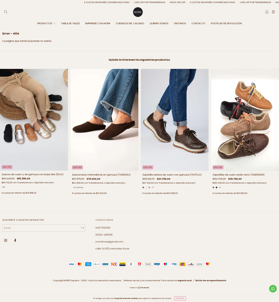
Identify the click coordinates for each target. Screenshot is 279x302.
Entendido (180, 298)
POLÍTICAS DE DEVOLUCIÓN (226, 23)
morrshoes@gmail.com (109, 241)
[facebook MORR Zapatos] (15, 240)
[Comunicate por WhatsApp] (273, 288)
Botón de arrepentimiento (211, 280)
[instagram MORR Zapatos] (6, 240)
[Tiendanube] (139, 288)
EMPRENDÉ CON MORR (97, 23)
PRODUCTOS (45, 23)
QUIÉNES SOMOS (159, 23)
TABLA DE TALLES (70, 23)
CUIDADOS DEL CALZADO (130, 23)
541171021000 (102, 227)
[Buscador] (5, 12)
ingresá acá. (184, 280)
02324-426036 (104, 234)
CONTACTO (198, 23)
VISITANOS (180, 23)
